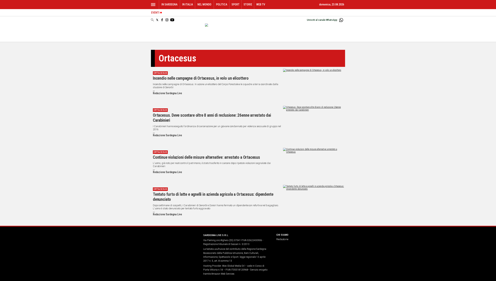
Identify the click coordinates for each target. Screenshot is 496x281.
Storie (248, 4)
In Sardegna (169, 4)
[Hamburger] (153, 4)
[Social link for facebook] (162, 19)
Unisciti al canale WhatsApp (322, 20)
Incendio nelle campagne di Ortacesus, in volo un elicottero (200, 78)
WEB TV (260, 4)
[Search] (152, 20)
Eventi (155, 12)
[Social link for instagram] (166, 19)
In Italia (187, 4)
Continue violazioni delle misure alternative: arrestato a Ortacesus (206, 157)
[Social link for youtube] (172, 19)
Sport (235, 4)
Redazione (282, 239)
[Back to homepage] (174, 242)
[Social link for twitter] (157, 19)
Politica (221, 4)
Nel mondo (204, 4)
